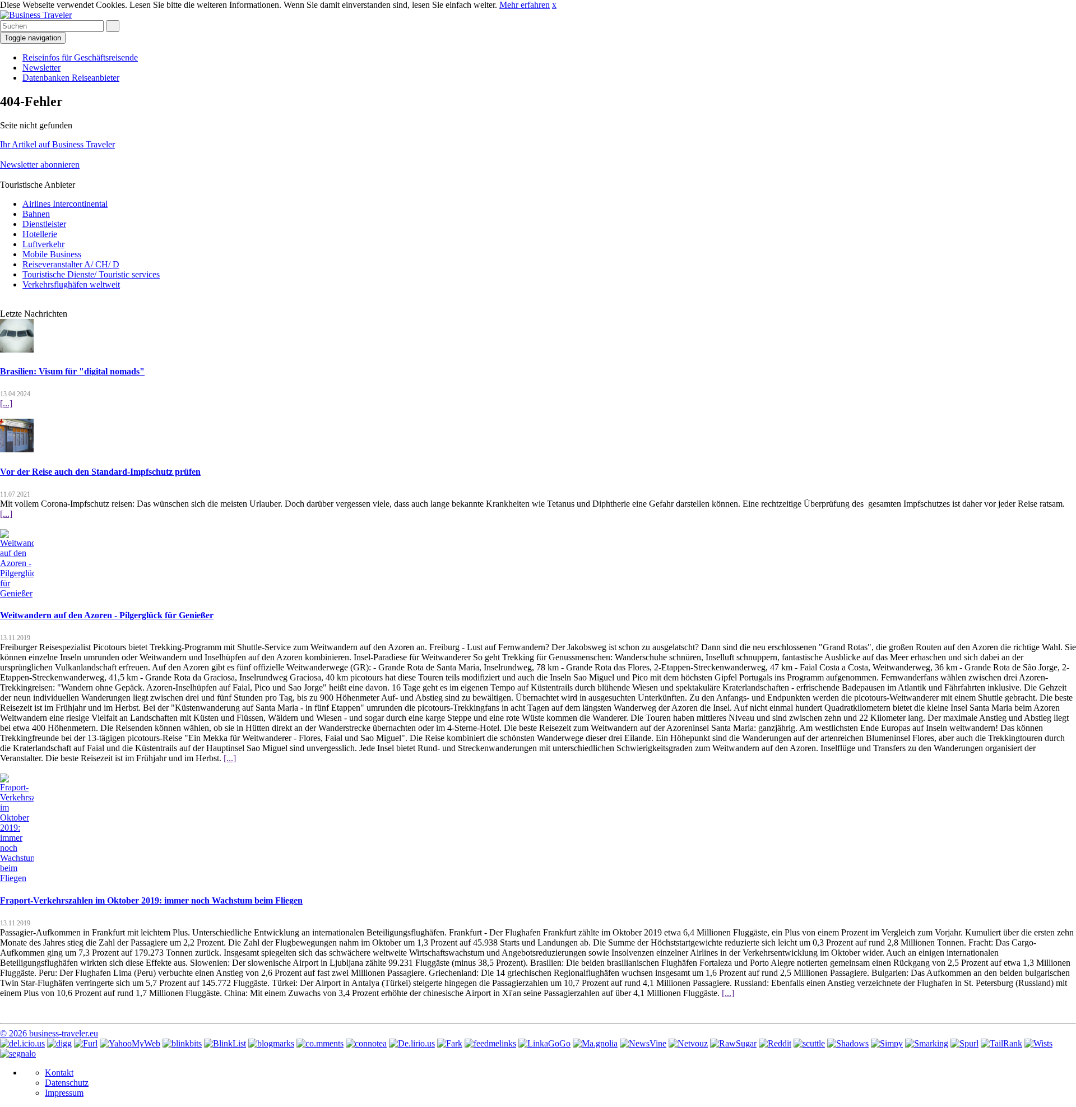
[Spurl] (964, 1043)
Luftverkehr (43, 244)
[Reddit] (775, 1043)
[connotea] (366, 1043)
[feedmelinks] (490, 1043)
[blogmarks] (271, 1043)
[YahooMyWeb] (130, 1043)
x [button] (554, 5)
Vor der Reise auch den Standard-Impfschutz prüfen (100, 471)
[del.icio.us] (22, 1043)
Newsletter (41, 67)
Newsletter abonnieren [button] (40, 164)
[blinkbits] (182, 1043)
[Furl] (86, 1043)
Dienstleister (44, 224)
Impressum (64, 1092)
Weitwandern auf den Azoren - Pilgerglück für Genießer (107, 615)
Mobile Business (51, 254)
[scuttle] (809, 1043)
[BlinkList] (225, 1043)
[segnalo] (18, 1053)
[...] (6, 403)
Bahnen (36, 214)
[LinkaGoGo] (544, 1043)
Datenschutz (67, 1082)
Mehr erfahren (524, 5)
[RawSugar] (733, 1043)
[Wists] (1038, 1043)
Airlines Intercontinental (65, 204)
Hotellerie (39, 234)
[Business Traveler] (36, 15)
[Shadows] (848, 1043)
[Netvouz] (688, 1043)
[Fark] (449, 1043)
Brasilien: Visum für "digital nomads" (72, 371)
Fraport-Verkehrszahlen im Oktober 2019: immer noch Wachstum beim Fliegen (151, 900)
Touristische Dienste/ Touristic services (91, 274)
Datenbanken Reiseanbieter (70, 77)
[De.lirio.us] (412, 1043)
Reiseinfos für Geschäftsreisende (80, 57)
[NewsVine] (643, 1043)
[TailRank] (1001, 1043)
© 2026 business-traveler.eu (49, 1033)
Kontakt (59, 1072)
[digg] (59, 1043)
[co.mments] (320, 1043)
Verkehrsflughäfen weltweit (71, 284)
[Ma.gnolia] (595, 1043)
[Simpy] (887, 1043)
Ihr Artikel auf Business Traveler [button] (57, 144)
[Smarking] (926, 1043)
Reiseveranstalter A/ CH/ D (70, 264)
